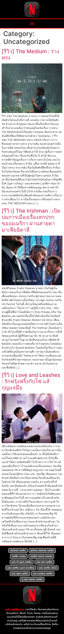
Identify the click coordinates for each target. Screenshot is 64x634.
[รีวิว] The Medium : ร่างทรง (30, 54)
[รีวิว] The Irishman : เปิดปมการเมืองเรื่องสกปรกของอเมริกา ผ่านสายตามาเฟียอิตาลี (31, 220)
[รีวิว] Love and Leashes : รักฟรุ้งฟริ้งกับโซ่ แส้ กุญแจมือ (31, 381)
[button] (32, 23)
